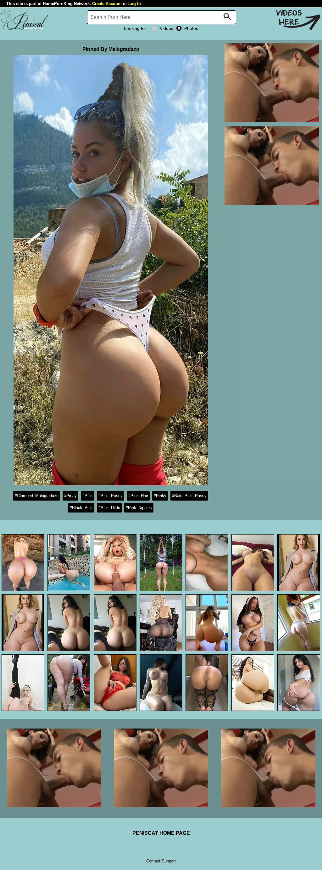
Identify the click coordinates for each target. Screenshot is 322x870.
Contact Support (161, 861)
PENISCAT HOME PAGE (161, 833)
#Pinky (160, 495)
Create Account (107, 3)
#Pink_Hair (138, 495)
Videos (166, 28)
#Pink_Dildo (109, 507)
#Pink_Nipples (139, 507)
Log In (134, 3)
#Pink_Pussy (110, 495)
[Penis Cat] (24, 29)
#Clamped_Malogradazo (36, 495)
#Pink (87, 495)
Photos (191, 28)
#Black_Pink (81, 507)
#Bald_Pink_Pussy (189, 495)
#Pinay (70, 495)
